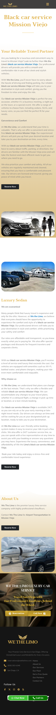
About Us (37, 664)
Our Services (38, 667)
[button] (47, 4)
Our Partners (38, 677)
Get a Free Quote (40, 674)
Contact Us (37, 681)
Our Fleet (37, 671)
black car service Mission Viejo (23, 64)
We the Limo (36, 316)
